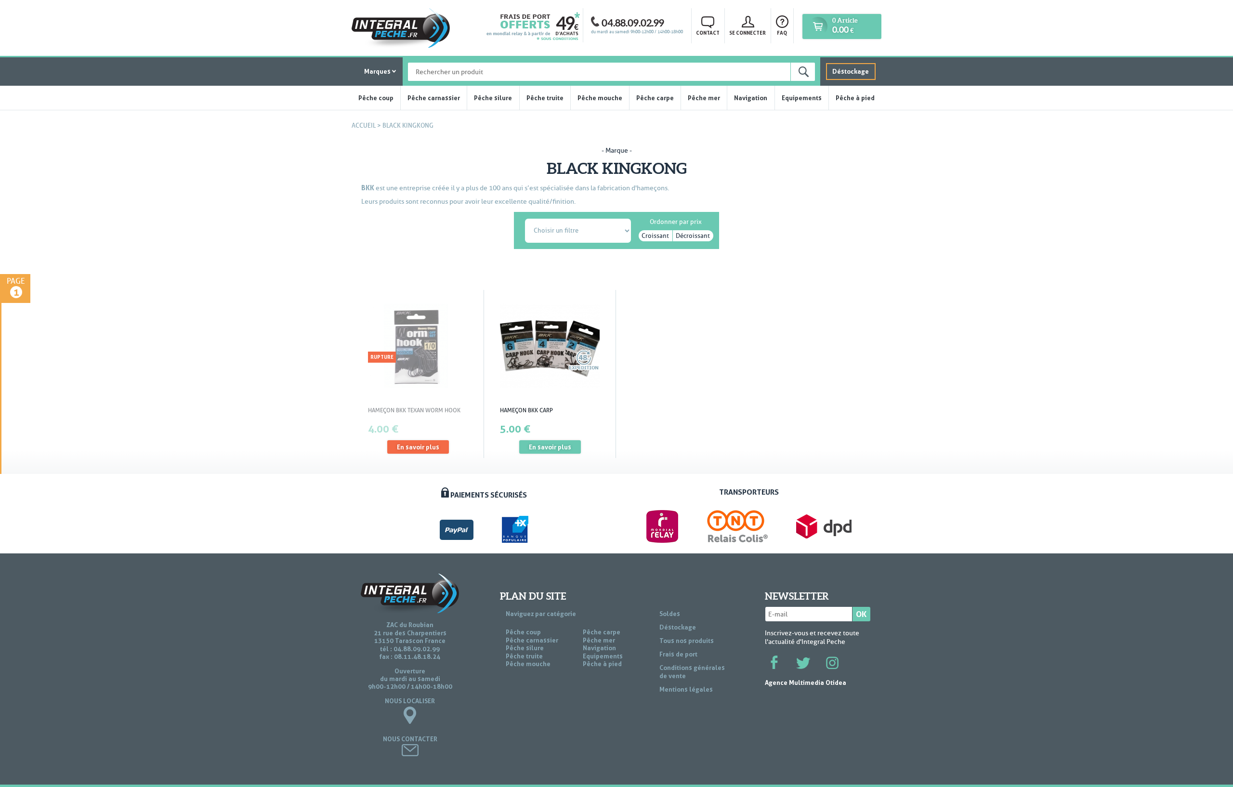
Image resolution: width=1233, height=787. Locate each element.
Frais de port (678, 654)
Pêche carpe (655, 98)
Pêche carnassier (433, 98)
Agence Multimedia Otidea (805, 682)
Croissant (655, 236)
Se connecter (747, 33)
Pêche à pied (855, 98)
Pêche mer (704, 98)
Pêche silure (493, 98)
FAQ (782, 33)
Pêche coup (376, 98)
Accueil (364, 125)
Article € (844, 26)
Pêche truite (545, 98)
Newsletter (797, 596)
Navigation (750, 98)
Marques (377, 71)
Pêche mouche (599, 98)
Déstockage (850, 71)
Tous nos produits (686, 640)
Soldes (669, 613)
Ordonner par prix (676, 220)
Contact (708, 33)
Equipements (802, 98)
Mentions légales (686, 689)
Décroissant (693, 236)
